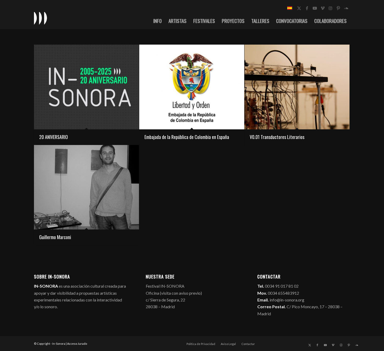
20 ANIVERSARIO (53, 137)
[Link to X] (299, 8)
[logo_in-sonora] (40, 18)
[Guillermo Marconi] (86, 187)
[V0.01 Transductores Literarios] (297, 87)
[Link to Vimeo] (323, 8)
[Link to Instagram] (330, 8)
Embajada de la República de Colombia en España (186, 137)
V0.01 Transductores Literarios (277, 137)
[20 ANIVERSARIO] (86, 87)
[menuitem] (157, 20)
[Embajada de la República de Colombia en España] (191, 87)
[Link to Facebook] (307, 8)
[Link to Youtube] (315, 8)
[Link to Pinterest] (338, 8)
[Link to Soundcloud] (346, 8)
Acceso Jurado (77, 343)
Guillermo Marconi (55, 237)
